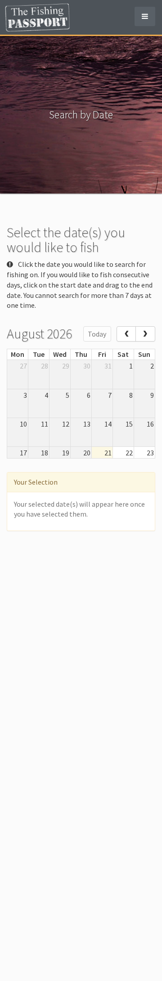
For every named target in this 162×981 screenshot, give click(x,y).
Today (97, 333)
